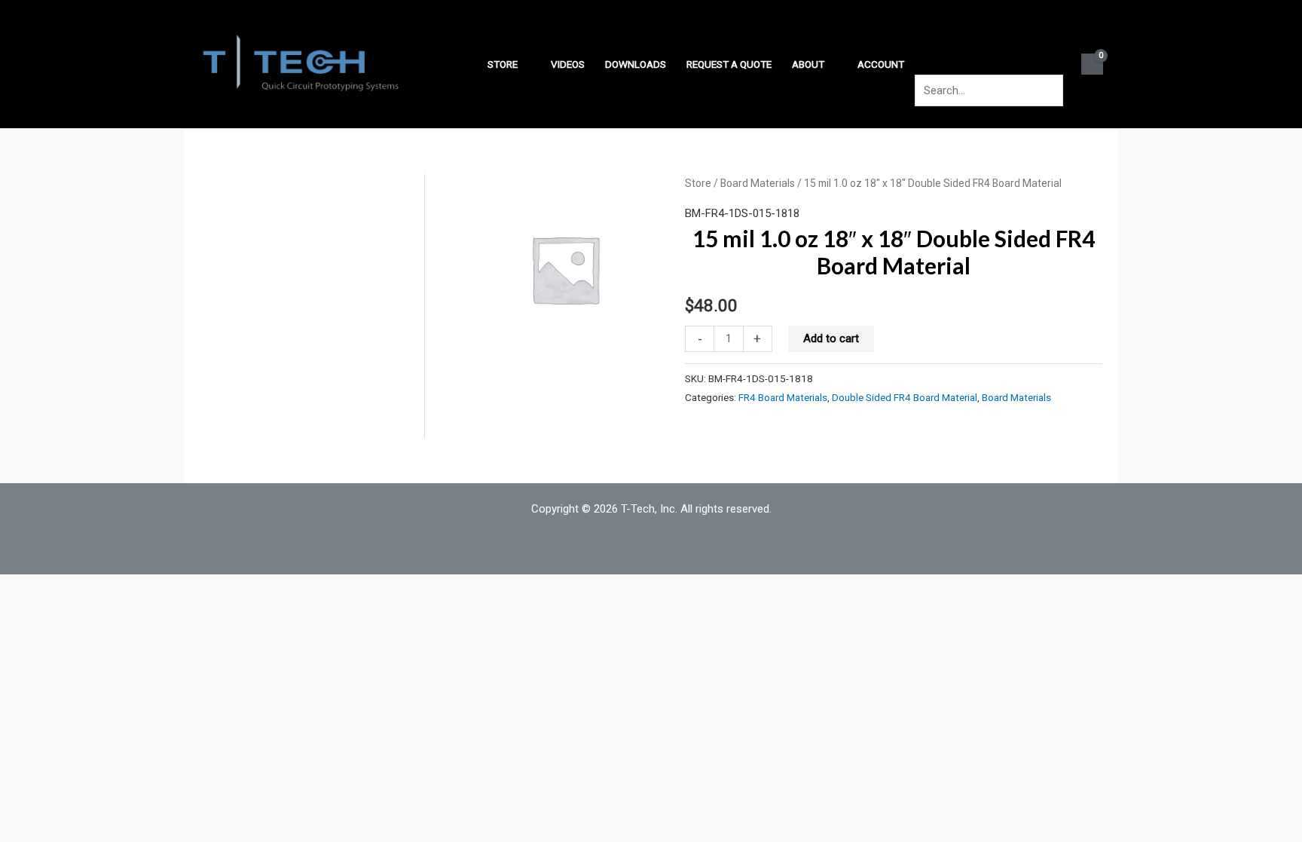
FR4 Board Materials (782, 397)
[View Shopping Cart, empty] (1092, 64)
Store (502, 64)
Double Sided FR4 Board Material (904, 397)
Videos (568, 64)
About (808, 64)
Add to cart (831, 338)
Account (880, 64)
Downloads (635, 64)
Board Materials (757, 183)
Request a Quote (729, 64)
